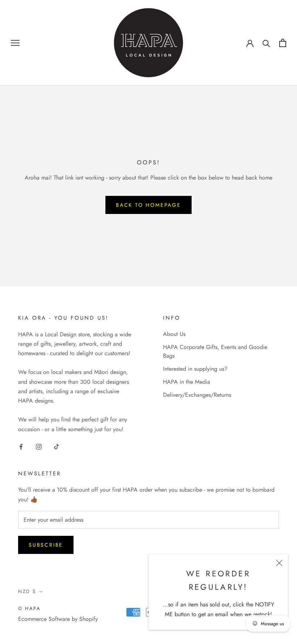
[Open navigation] (15, 42)
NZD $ (27, 591)
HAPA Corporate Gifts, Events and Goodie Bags (215, 351)
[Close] (279, 563)
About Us (174, 334)
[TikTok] (56, 446)
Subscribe (46, 544)
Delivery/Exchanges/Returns (197, 395)
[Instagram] (39, 446)
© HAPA (29, 608)
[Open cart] (282, 43)
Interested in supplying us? (195, 369)
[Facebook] (21, 446)
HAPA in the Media (186, 382)
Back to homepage (148, 205)
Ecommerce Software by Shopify (58, 619)
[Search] (266, 43)
